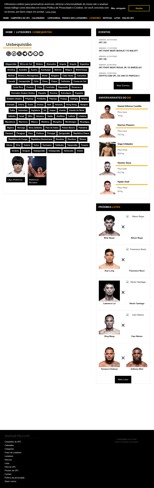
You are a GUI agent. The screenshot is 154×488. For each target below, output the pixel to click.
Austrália (23, 70)
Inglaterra (35, 110)
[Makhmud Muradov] (37, 166)
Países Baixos (68, 128)
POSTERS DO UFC (13, 25)
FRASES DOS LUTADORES (74, 18)
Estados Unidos (14, 99)
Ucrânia (15, 151)
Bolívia (11, 76)
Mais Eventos (123, 85)
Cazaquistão (24, 81)
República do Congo (18, 139)
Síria (18, 145)
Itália (30, 116)
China (45, 81)
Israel (21, 116)
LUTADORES (95, 18)
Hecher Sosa (124, 163)
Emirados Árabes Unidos (23, 93)
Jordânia (60, 116)
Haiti (49, 104)
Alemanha (51, 64)
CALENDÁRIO (38, 18)
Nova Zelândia (35, 128)
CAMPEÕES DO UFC (20, 18)
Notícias (8, 460)
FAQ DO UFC (128, 18)
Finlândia (41, 99)
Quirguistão (64, 133)
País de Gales (52, 128)
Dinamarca (77, 87)
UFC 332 (102, 59)
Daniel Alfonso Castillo (130, 106)
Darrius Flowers (126, 125)
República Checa (81, 133)
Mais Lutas (123, 379)
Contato (8, 474)
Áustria (34, 70)
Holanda (59, 104)
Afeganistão (10, 64)
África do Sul (26, 64)
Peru (30, 133)
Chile (36, 81)
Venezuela (68, 151)
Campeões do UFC (13, 442)
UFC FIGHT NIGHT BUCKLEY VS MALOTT (118, 51)
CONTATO (28, 25)
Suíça (36, 145)
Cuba (39, 87)
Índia (12, 110)
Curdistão (50, 87)
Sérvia (9, 145)
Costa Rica (18, 87)
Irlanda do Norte (76, 110)
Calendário (9, 445)
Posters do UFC (12, 470)
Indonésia (23, 110)
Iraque (52, 110)
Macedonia (10, 122)
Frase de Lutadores (13, 452)
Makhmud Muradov (33, 181)
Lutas (7, 463)
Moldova (45, 122)
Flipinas (53, 99)
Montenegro (70, 122)
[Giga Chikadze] (107, 149)
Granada (10, 104)
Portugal (51, 133)
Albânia (39, 64)
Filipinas (29, 99)
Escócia (53, 93)
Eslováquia (66, 93)
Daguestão (63, 87)
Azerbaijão (46, 70)
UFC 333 (102, 42)
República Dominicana (41, 139)
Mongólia (57, 122)
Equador (42, 93)
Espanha (79, 93)
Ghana (84, 99)
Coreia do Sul (80, 81)
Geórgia (74, 99)
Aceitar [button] (139, 8)
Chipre (54, 81)
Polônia (40, 133)
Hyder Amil (123, 181)
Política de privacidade (15, 478)
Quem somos (10, 481)
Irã (45, 110)
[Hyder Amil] (107, 187)
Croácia (30, 87)
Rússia (83, 139)
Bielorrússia (81, 70)
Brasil (45, 76)
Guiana (40, 104)
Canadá (11, 81)
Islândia (11, 116)
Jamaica (40, 116)
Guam (30, 104)
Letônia (71, 116)
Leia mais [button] (51, 11)
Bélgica (68, 70)
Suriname (47, 145)
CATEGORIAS (54, 18)
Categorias (9, 449)
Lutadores (9, 456)
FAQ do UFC (10, 467)
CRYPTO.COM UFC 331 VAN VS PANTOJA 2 (119, 76)
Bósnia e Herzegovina (28, 76)
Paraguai (21, 133)
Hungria (84, 104)
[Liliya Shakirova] (15, 166)
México (34, 122)
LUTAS (117, 18)
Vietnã (80, 151)
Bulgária (55, 76)
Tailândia (59, 145)
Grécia (21, 104)
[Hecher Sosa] (107, 168)
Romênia (72, 139)
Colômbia (65, 81)
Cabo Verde (68, 76)
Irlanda (62, 110)
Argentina (84, 64)
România (60, 139)
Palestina (83, 128)
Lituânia (82, 116)
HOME (6, 18)
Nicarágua (84, 122)
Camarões (81, 76)
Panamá (9, 133)
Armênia (11, 70)
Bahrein (58, 70)
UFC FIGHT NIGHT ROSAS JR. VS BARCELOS (120, 67)
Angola (62, 64)
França (63, 99)
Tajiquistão (72, 145)
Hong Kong (71, 104)
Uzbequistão (54, 151)
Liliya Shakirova (15, 180)
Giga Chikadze (125, 144)
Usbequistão (39, 151)
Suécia (27, 145)
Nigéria (10, 128)
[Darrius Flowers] (107, 130)
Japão (50, 116)
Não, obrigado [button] (118, 8)
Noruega (21, 128)
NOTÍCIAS (107, 18)
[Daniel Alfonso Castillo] (107, 111)
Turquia (84, 145)
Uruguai (26, 151)
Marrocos (23, 122)
